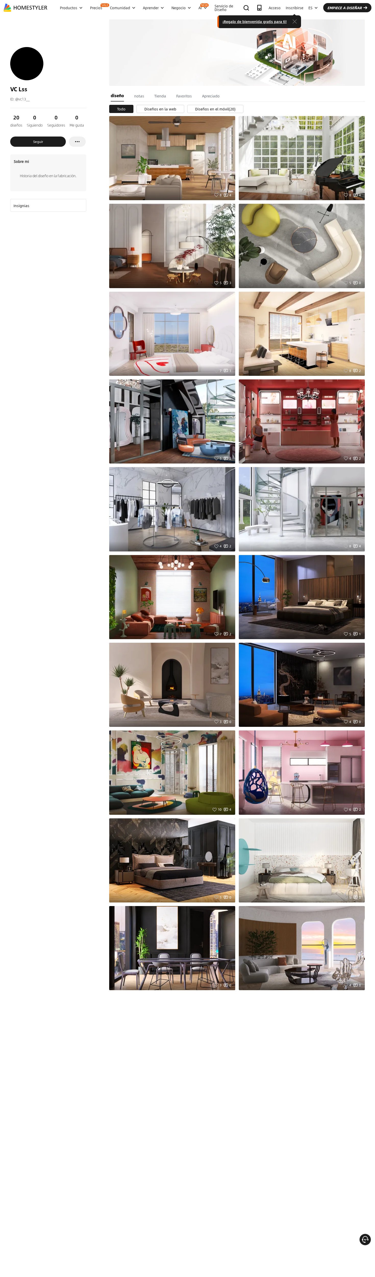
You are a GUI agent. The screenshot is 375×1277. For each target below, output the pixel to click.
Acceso (275, 7)
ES (310, 7)
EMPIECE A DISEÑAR (344, 7)
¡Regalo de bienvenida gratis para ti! (254, 21)
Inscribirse (294, 7)
